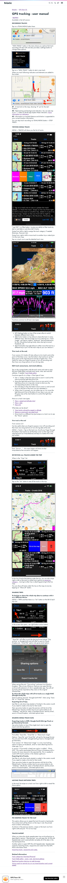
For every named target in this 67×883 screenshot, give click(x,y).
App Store (15, 17)
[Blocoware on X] (58, 2)
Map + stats (18, 403)
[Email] (61, 2)
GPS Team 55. (23, 10)
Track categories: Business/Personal (23, 856)
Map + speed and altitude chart (25, 401)
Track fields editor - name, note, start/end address (28, 859)
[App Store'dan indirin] (51, 878)
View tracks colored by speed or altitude (28, 410)
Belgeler (8, 2)
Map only (18, 405)
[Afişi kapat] (64, 876)
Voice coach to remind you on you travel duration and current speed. (32, 864)
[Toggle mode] (55, 3)
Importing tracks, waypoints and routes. (25, 850)
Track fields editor (31, 373)
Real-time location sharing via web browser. (26, 861)
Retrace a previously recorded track (26, 412)
